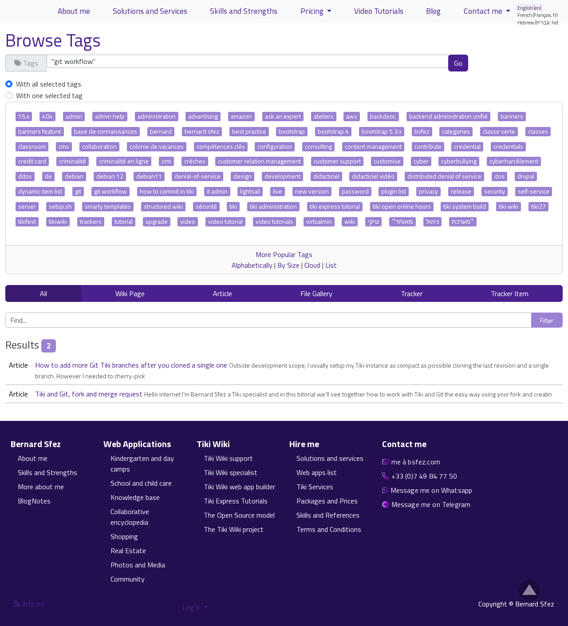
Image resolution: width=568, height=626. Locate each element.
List (331, 265)
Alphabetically (252, 265)
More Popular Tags (284, 254)
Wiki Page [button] (130, 293)
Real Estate (128, 550)
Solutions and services (329, 458)
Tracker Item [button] (510, 293)
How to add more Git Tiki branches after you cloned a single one (132, 365)
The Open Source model (239, 515)
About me (74, 11)
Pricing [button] (312, 11)
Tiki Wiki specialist (230, 472)
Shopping (124, 536)
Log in (192, 607)
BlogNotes (34, 500)
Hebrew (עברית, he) (537, 22)
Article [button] (222, 293)
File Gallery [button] (316, 293)
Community (127, 579)
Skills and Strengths (243, 11)
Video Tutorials (378, 11)
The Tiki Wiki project (234, 529)
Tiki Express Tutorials (236, 500)
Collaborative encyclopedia (129, 516)
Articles (32, 603)
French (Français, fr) (537, 15)
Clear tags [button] (499, 62)
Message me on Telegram (431, 504)
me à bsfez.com (415, 461)
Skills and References (327, 515)
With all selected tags (48, 84)
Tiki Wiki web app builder (239, 486)
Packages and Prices (327, 500)
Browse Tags (53, 40)
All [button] (43, 293)
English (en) (529, 8)
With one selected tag (49, 95)
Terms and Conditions (328, 529)
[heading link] (66, 444)
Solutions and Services (150, 11)
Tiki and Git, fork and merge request (89, 393)
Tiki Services (314, 486)
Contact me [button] (484, 11)
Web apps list (316, 472)
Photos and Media (137, 564)
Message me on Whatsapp (431, 490)
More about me (41, 486)
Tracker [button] (411, 293)
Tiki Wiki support (228, 458)
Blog (433, 11)
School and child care (141, 483)
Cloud (312, 265)
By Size (288, 265)
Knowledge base (135, 497)
